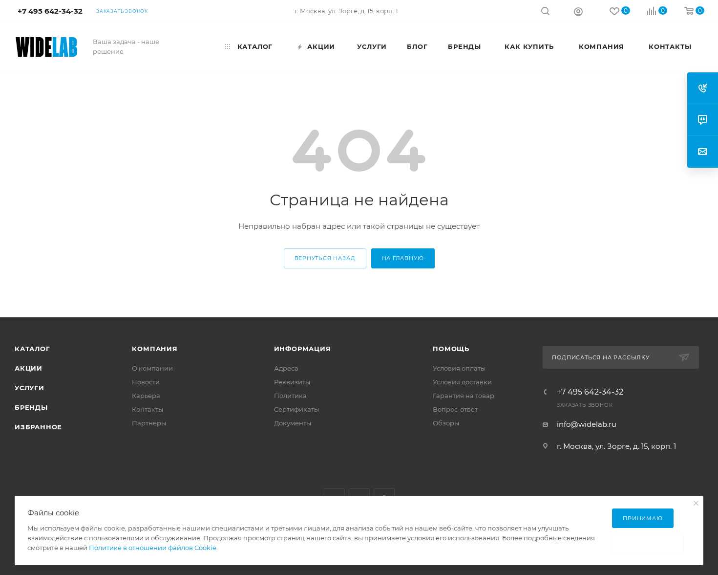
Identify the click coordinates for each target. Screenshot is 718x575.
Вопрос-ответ (455, 409)
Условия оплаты (459, 368)
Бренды (31, 407)
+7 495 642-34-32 (590, 392)
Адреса (286, 368)
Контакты (147, 409)
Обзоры (446, 423)
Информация (302, 349)
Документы (292, 423)
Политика (290, 395)
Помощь (451, 349)
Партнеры (149, 423)
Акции (28, 368)
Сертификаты (296, 409)
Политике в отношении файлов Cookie (152, 548)
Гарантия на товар (463, 395)
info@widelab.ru (586, 424)
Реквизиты (292, 382)
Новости (146, 382)
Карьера (146, 395)
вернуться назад (325, 258)
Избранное (38, 427)
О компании (152, 368)
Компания (154, 349)
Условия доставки (462, 382)
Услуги (29, 388)
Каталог (32, 349)
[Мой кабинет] (578, 11)
